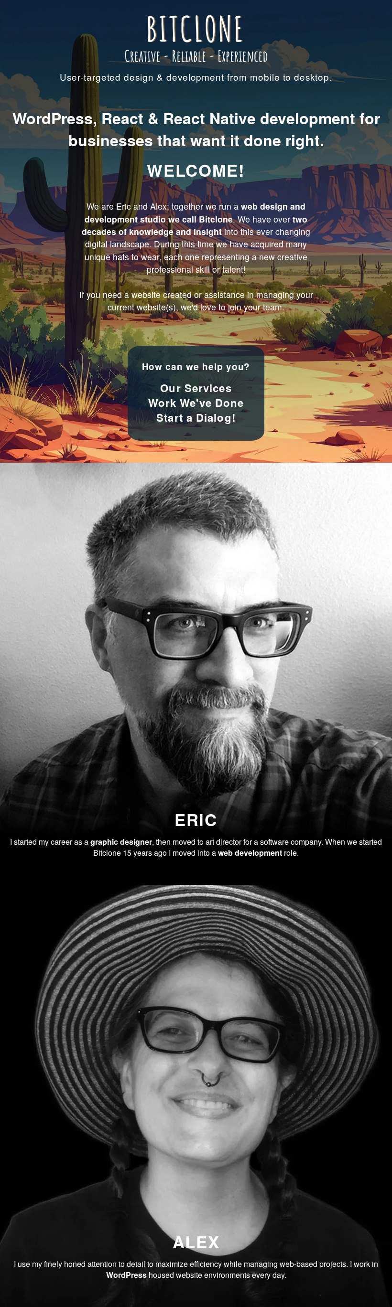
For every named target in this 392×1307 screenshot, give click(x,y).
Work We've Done (196, 402)
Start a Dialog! (196, 417)
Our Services (195, 387)
